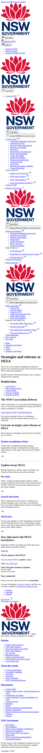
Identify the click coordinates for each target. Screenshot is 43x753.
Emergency (14, 150)
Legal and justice (16, 162)
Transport (9, 714)
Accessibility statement (14, 672)
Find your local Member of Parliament (19, 729)
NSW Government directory (16, 680)
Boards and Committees (14, 731)
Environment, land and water (20, 152)
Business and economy (18, 235)
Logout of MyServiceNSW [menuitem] (15, 53)
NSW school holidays (18, 318)
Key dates (5, 476)
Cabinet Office (11, 689)
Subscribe (4, 551)
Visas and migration (17, 168)
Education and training (18, 147)
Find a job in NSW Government (17, 733)
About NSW (14, 308)
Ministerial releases (12, 655)
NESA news (6, 516)
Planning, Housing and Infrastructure (19, 708)
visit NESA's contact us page (27, 586)
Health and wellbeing (18, 158)
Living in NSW (12, 139)
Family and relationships (19, 154)
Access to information (13, 670)
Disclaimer (9, 676)
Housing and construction (19, 160)
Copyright (9, 674)
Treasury (9, 716)
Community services (17, 143)
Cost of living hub (12, 661)
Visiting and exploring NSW (20, 314)
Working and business (15, 231)
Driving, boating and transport (21, 145)
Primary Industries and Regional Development (22, 712)
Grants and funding (17, 156)
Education (9, 704)
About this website (9, 665)
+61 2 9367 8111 (11, 564)
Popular (5, 640)
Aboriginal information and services (23, 141)
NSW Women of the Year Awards (18, 659)
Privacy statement (12, 678)
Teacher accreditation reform (14, 441)
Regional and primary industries (21, 166)
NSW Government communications (18, 737)
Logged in (8, 45)
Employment (14, 240)
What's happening (13, 306)
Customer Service (12, 702)
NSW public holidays (18, 316)
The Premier (10, 725)
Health (8, 706)
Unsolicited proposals (13, 739)
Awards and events (10, 496)
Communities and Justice (15, 695)
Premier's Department (13, 710)
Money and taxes (16, 244)
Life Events (14, 164)
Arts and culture (16, 310)
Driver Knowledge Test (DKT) (17, 649)
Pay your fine (10, 653)
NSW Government (9, 720)
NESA (33, 634)
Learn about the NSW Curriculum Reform (16, 412)
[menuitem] (12, 49)
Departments (7, 685)
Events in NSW (15, 312)
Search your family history (15, 657)
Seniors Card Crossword (14, 645)
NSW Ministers (11, 727)
